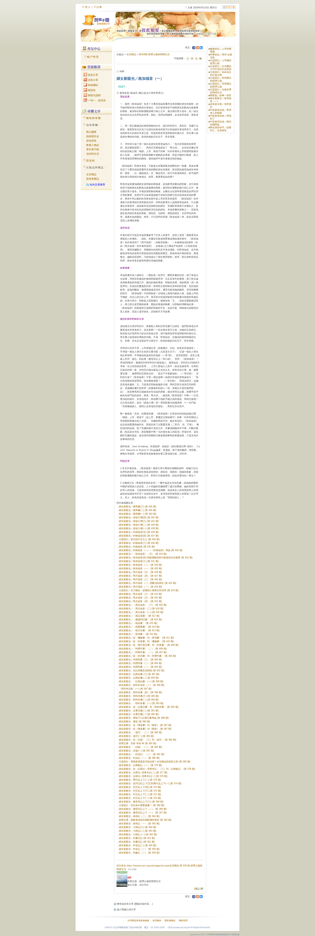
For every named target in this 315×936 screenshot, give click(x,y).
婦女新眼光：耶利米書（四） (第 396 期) (140, 692)
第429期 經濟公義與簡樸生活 (154, 54)
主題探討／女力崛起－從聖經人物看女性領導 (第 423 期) (148, 590)
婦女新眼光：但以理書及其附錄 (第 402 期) (141, 670)
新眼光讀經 (94, 95)
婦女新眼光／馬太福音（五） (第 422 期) (140, 597)
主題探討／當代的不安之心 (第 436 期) (139, 539)
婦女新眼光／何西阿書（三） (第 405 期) (140, 659)
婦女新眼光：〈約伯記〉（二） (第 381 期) (141, 754)
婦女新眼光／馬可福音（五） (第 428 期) (140, 572)
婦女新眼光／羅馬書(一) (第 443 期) (137, 513)
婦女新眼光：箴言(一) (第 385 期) (136, 736)
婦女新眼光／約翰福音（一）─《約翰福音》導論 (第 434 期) (150, 550)
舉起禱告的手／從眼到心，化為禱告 (220, 129)
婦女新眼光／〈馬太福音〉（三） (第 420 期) (143, 605)
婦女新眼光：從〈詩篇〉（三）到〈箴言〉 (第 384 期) (147, 739)
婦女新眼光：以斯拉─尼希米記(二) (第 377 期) (143, 772)
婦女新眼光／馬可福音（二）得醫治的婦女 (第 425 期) (147, 583)
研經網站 (92, 85)
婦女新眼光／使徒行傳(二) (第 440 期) (139, 524)
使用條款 (157, 920)
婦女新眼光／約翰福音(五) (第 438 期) (139, 532)
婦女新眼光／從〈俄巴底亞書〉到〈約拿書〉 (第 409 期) (148, 645)
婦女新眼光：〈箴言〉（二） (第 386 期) (140, 732)
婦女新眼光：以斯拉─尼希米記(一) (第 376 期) (143, 776)
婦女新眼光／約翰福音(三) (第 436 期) (139, 543)
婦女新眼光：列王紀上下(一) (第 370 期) (140, 798)
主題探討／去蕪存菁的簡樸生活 (220, 91)
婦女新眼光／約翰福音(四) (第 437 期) (139, 535)
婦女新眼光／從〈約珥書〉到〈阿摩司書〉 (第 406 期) (147, 656)
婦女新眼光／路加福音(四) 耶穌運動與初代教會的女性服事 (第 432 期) (155, 557)
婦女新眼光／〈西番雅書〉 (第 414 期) (139, 626)
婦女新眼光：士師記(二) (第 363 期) (137, 830)
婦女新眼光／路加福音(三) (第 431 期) (139, 561)
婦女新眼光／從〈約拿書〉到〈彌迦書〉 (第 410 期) (146, 641)
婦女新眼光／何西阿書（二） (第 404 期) (140, 663)
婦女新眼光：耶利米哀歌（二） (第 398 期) (141, 685)
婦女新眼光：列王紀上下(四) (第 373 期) (140, 787)
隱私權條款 (170, 920)
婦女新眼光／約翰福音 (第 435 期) (137, 546)
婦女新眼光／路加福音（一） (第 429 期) (140, 568)
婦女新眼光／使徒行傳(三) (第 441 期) (139, 521)
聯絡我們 (183, 920)
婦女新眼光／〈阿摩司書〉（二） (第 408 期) (143, 648)
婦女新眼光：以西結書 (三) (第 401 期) (139, 674)
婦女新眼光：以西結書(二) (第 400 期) (139, 677)
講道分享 (92, 74)
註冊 (99, 7)
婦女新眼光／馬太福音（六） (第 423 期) (140, 594)
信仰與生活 (92, 153)
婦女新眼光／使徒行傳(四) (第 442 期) (139, 517)
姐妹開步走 (92, 136)
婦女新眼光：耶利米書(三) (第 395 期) (139, 696)
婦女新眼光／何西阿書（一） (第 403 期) (140, 666)
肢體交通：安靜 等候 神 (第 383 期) (137, 743)
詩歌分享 (92, 80)
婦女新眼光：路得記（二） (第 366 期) (139, 816)
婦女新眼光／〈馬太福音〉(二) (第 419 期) (141, 608)
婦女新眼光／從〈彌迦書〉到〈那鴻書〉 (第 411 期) (146, 637)
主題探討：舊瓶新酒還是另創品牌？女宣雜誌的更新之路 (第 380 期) (154, 761)
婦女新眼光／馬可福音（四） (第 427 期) (140, 575)
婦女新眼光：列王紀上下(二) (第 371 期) (140, 794)
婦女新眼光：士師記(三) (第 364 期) (137, 827)
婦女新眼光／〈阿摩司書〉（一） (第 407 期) (143, 652)
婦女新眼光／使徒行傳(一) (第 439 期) (139, 528)
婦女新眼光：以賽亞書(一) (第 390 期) (139, 714)
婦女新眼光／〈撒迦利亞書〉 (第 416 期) (140, 619)
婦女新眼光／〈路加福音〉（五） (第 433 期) (143, 554)
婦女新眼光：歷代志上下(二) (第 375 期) (140, 779)
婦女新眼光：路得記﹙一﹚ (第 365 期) (139, 823)
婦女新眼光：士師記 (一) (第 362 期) (138, 834)
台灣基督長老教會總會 (138, 920)
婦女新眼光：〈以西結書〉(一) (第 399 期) (141, 681)
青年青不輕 (92, 149)
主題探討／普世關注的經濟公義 (220, 79)
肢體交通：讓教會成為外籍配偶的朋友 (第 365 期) (145, 819)
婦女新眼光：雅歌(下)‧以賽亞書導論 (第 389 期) (144, 717)
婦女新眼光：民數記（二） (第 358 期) (139, 852)
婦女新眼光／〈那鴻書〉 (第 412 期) (138, 634)
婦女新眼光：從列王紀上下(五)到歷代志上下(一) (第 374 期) (150, 783)
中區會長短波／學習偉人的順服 (220, 111)
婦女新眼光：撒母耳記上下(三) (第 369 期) (141, 801)
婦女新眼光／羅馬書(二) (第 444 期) (137, 510)
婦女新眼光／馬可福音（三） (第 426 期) (140, 579)
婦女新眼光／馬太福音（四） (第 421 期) (140, 601)
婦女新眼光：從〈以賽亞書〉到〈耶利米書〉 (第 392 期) (148, 707)
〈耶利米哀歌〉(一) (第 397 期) (135, 688)
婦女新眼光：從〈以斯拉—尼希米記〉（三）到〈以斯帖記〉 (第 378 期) (157, 768)
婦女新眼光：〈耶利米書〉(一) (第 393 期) (141, 703)
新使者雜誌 (92, 178)
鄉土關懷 (91, 131)
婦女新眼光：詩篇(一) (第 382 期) (136, 750)
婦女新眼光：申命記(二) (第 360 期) (137, 845)
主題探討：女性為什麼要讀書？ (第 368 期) (141, 805)
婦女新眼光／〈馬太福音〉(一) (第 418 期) (141, 612)
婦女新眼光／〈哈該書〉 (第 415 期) (138, 623)
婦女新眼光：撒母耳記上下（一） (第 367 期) (143, 812)
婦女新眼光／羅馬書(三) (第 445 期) (137, 506)
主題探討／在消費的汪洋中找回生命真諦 (220, 68)
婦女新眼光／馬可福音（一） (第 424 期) (140, 586)
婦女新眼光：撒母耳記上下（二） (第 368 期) (143, 809)
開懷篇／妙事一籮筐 (220, 95)
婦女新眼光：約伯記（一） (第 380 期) (139, 758)
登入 (88, 7)
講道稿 (90, 160)
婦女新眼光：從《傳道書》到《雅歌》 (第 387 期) (145, 725)
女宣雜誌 (91, 174)
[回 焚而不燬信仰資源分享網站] (229, 7)
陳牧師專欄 (93, 118)
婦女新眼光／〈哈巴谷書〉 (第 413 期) (139, 630)
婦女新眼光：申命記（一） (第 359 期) (139, 849)
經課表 (91, 90)
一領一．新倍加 (96, 100)
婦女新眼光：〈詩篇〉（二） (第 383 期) (140, 747)
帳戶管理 (93, 56)
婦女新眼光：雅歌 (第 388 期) (134, 721)
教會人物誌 (92, 145)
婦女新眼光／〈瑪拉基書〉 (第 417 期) (139, 615)
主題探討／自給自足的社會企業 (220, 73)
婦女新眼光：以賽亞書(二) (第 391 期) (139, 710)
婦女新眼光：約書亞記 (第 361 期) (137, 838)
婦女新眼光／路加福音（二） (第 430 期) (140, 564)
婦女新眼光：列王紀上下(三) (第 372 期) (140, 790)
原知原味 (91, 140)
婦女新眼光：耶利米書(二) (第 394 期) (139, 699)
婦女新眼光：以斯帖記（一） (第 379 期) (140, 765)
